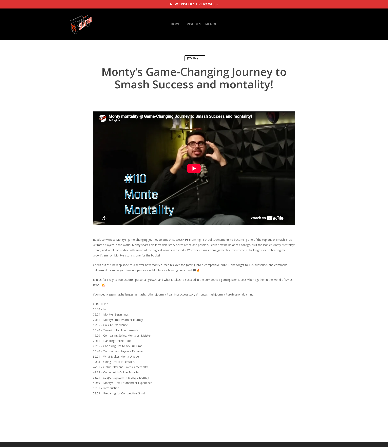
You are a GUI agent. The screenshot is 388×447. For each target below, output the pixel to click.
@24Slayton (195, 58)
